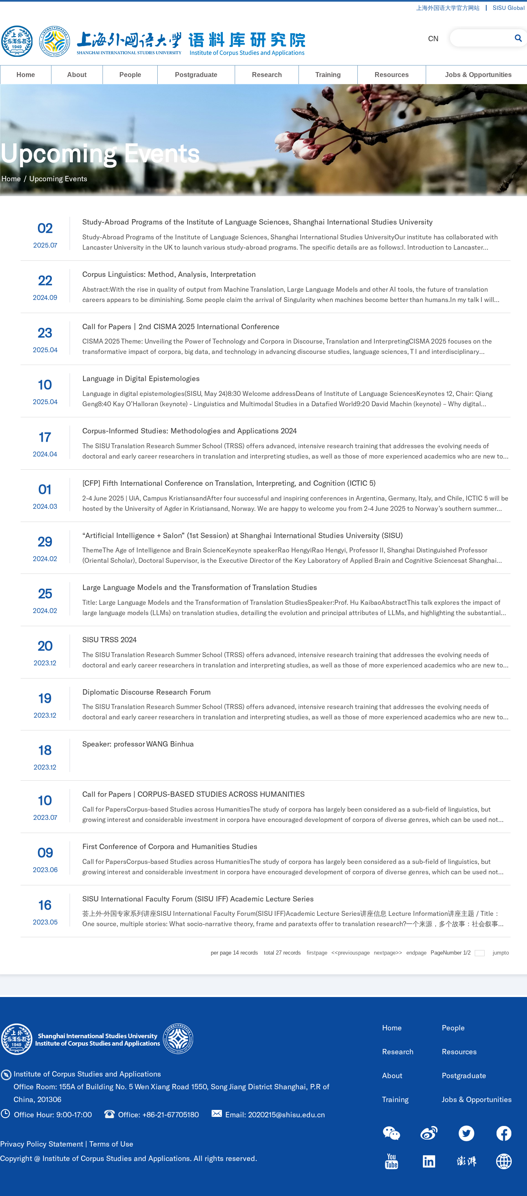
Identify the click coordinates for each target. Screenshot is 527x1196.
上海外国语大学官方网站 (448, 8)
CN (433, 38)
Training (328, 74)
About (76, 74)
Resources (392, 74)
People (130, 74)
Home (25, 74)
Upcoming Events (58, 178)
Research (267, 74)
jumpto (502, 953)
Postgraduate (196, 74)
